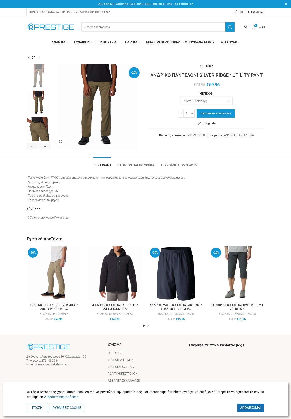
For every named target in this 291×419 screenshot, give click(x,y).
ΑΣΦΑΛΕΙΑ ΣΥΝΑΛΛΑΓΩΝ (124, 380)
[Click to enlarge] (61, 141)
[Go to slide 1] (144, 326)
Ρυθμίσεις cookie (67, 408)
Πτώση (37, 408)
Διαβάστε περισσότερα (61, 397)
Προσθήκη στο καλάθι (216, 113)
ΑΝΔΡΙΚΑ (230, 135)
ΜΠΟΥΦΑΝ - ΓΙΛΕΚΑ (121, 313)
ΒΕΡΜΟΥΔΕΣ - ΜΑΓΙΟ (182, 313)
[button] (32, 146)
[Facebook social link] (236, 12)
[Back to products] (33, 57)
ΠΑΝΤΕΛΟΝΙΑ (245, 135)
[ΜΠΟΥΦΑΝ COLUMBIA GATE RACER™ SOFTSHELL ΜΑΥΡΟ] (115, 273)
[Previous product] (28, 57)
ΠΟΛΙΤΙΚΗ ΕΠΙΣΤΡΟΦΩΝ (122, 373)
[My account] (246, 27)
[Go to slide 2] (148, 326)
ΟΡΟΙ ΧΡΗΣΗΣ (116, 353)
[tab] (102, 163)
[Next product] (38, 57)
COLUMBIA (207, 66)
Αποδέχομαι (250, 408)
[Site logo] (50, 26)
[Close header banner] (286, 4)
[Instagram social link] (241, 12)
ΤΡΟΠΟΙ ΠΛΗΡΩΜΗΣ (120, 359)
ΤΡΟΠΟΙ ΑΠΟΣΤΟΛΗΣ (121, 366)
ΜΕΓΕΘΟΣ (206, 93)
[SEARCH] (230, 27)
